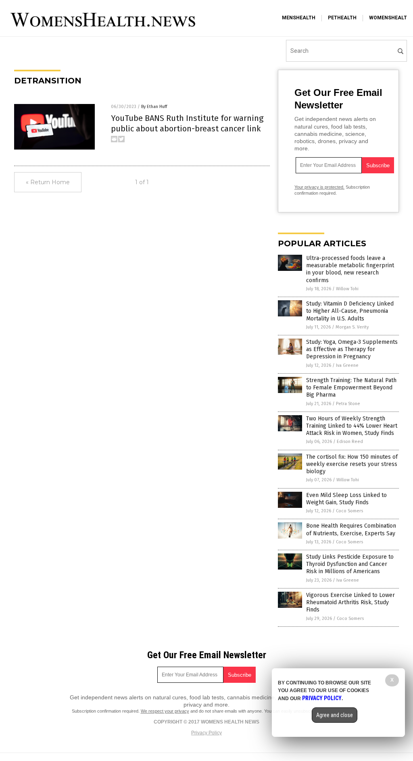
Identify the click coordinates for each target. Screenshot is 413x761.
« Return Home (48, 182)
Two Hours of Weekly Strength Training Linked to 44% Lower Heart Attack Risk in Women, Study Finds (351, 426)
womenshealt (388, 18)
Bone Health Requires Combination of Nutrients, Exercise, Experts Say (351, 529)
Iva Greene (347, 365)
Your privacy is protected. (319, 187)
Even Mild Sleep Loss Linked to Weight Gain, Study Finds (346, 499)
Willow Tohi (347, 288)
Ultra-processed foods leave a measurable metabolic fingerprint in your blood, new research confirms (350, 269)
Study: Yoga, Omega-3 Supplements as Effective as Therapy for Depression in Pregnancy (352, 349)
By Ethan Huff (154, 106)
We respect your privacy (165, 711)
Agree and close (334, 715)
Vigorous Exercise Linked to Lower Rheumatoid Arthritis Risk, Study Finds (350, 602)
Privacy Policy (206, 733)
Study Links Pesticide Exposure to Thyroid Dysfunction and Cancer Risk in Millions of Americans (350, 564)
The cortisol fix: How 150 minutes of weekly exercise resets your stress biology (352, 464)
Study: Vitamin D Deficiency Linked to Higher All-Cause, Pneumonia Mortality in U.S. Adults (350, 311)
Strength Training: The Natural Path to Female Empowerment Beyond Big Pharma (351, 387)
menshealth (298, 18)
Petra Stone (348, 403)
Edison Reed (350, 441)
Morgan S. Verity (352, 327)
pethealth (342, 18)
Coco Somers (349, 511)
